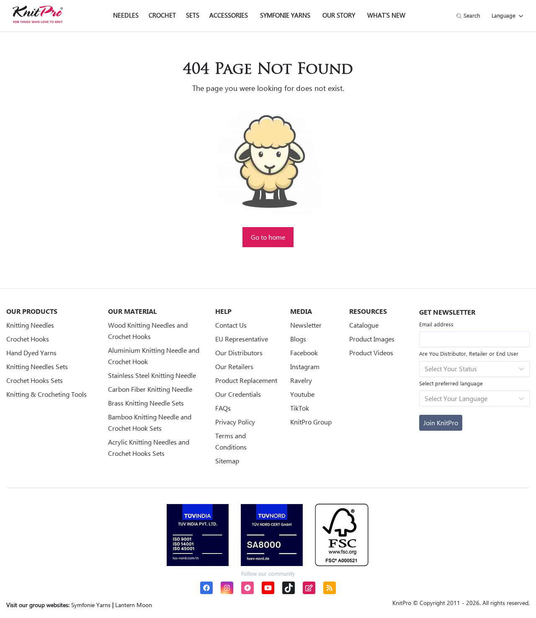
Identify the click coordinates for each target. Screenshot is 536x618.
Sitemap (227, 460)
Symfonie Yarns (285, 15)
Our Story (338, 15)
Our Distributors (239, 352)
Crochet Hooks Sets (34, 380)
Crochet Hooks (27, 338)
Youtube (302, 394)
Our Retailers (234, 366)
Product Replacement (246, 380)
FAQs (223, 407)
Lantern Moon (133, 605)
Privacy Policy (235, 421)
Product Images (371, 338)
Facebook (304, 352)
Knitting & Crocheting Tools (46, 394)
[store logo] (38, 14)
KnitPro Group (311, 421)
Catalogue (364, 325)
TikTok (299, 407)
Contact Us (231, 325)
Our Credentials (238, 394)
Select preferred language (451, 383)
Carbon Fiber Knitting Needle (150, 389)
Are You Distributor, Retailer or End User (468, 353)
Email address (436, 324)
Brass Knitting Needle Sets (146, 402)
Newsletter (306, 325)
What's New (386, 15)
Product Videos (371, 352)
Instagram (305, 366)
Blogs (298, 338)
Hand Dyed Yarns (31, 352)
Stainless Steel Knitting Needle (152, 375)
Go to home (268, 237)
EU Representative (241, 338)
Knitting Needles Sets (37, 366)
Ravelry (301, 380)
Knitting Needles (30, 325)
